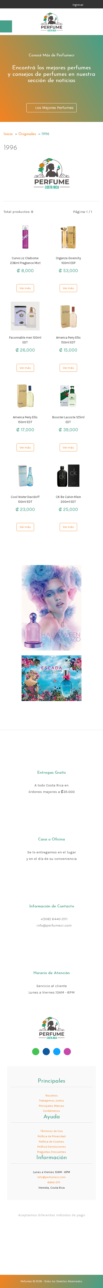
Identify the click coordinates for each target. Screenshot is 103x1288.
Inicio (8, 134)
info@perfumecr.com (54, 925)
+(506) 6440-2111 (54, 919)
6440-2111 (53, 1182)
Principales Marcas (51, 1106)
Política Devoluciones (51, 1146)
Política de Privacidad (52, 1136)
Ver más (25, 288)
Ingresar (78, 4)
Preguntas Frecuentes (51, 1152)
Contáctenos (51, 1111)
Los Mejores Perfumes (53, 107)
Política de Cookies (51, 1141)
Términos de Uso (51, 1131)
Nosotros (52, 1095)
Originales (27, 134)
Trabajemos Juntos (51, 1100)
